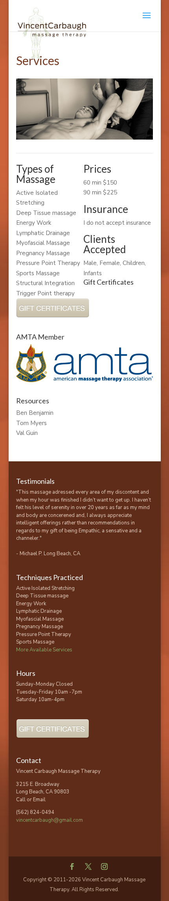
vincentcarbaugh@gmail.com (49, 820)
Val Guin (27, 433)
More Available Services (44, 649)
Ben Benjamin (34, 413)
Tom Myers (31, 423)
